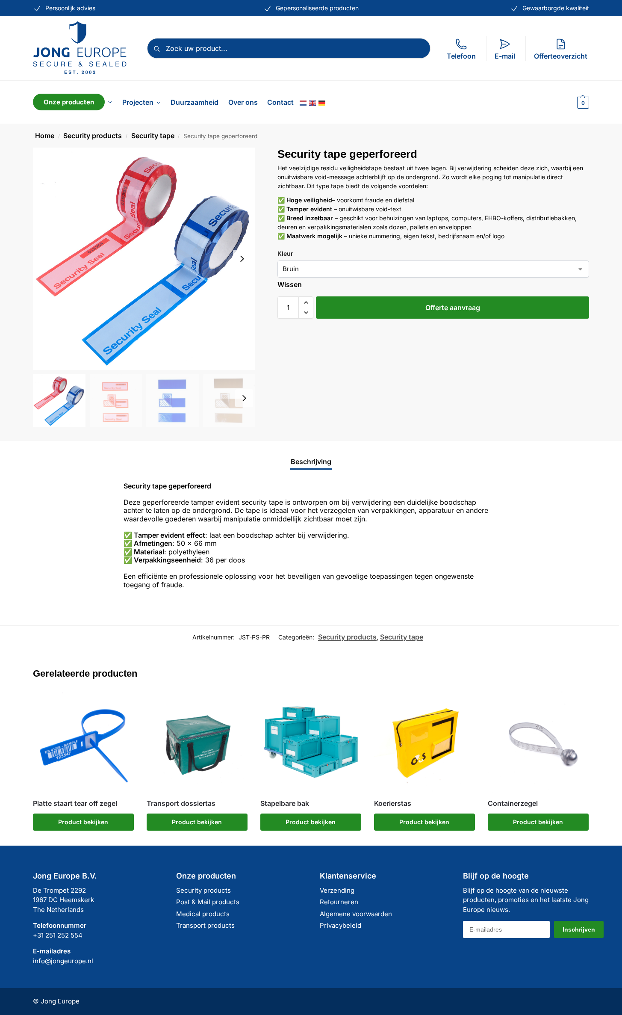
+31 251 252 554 (58, 935)
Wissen (289, 284)
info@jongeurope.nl (63, 961)
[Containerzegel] (538, 742)
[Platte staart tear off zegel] (83, 742)
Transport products (205, 925)
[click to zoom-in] (144, 259)
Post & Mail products (207, 902)
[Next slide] (242, 259)
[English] (313, 102)
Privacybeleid (340, 925)
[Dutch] (303, 102)
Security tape (152, 135)
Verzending (337, 890)
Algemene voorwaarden (356, 914)
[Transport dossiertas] (197, 742)
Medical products (203, 914)
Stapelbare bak (284, 803)
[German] (322, 102)
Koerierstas (392, 803)
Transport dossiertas (181, 803)
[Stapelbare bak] (310, 742)
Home (44, 135)
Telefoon (461, 56)
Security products (92, 135)
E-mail (505, 56)
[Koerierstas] (424, 742)
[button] (582, 102)
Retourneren (339, 902)
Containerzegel (513, 803)
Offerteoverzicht (560, 56)
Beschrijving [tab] (311, 461)
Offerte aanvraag (452, 307)
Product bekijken (83, 822)
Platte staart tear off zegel (75, 803)
